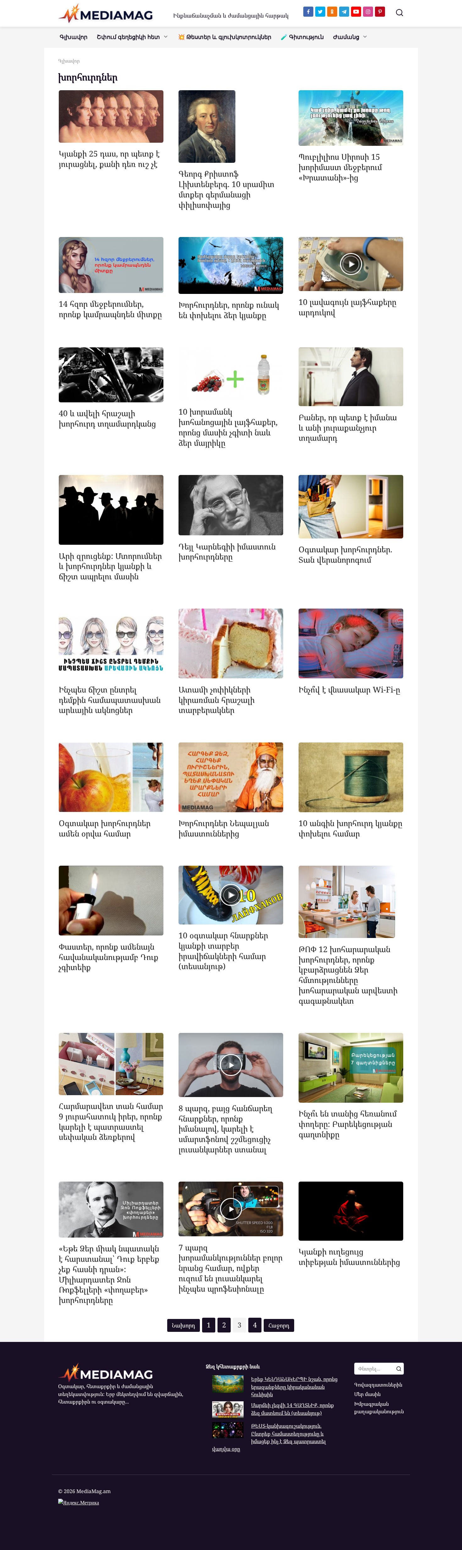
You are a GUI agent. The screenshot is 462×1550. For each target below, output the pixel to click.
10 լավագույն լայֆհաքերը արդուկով (347, 306)
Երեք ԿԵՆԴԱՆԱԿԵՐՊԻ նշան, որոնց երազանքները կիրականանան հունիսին (294, 1387)
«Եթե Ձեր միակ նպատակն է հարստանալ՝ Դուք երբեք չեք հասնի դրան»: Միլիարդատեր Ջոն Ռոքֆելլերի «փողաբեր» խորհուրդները (109, 1274)
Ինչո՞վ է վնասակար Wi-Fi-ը (349, 689)
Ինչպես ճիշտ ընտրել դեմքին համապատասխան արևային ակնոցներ (110, 699)
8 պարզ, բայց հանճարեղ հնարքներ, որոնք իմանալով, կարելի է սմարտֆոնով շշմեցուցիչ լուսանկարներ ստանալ (225, 1128)
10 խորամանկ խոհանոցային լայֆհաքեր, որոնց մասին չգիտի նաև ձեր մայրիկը (228, 427)
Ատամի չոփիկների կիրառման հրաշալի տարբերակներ (217, 699)
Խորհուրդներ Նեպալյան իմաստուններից (224, 828)
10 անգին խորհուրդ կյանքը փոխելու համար (350, 828)
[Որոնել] (399, 1369)
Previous (183, 1325)
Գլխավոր (73, 37)
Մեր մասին (367, 1394)
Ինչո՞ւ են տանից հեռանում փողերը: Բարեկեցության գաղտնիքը (348, 1123)
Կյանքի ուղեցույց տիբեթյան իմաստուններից (349, 1256)
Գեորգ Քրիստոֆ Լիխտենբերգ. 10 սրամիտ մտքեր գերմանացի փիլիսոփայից (226, 189)
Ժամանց (346, 37)
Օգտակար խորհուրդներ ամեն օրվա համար (105, 828)
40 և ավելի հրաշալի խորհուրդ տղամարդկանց (107, 418)
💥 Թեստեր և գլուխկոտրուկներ (224, 37)
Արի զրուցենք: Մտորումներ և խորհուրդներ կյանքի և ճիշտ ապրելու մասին (110, 566)
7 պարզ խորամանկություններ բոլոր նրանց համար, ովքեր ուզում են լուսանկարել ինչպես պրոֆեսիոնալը (231, 1268)
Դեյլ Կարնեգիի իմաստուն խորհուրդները (227, 551)
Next (279, 1325)
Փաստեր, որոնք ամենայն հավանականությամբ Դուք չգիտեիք (108, 956)
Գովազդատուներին (378, 1384)
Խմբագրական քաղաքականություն (379, 1407)
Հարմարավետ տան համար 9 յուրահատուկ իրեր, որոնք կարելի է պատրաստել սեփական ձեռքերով (111, 1121)
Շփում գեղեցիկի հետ (128, 37)
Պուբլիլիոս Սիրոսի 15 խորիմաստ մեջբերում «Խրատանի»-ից (340, 167)
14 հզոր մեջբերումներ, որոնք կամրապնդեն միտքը (110, 308)
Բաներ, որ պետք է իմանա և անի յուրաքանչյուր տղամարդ (348, 427)
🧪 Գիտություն (302, 37)
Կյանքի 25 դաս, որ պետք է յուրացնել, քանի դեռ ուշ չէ (109, 158)
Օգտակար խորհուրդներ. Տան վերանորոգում (345, 554)
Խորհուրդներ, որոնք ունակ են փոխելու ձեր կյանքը (229, 309)
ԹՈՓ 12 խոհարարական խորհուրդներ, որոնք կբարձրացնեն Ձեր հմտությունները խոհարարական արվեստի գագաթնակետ (348, 974)
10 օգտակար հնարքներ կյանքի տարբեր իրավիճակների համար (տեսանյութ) (223, 950)
